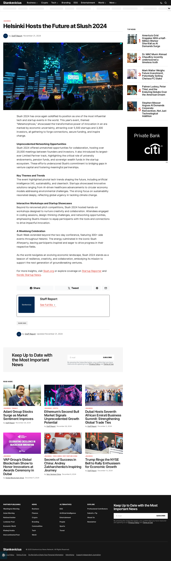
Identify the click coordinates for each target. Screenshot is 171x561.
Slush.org (48, 271)
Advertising (70, 555)
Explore (90, 504)
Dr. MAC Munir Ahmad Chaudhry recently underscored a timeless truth (154, 58)
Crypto (55, 408)
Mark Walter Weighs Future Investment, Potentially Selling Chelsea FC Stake (153, 74)
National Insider (9, 517)
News (34, 504)
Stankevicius (12, 2)
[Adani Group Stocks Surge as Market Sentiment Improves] (22, 395)
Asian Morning (9, 513)
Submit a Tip (92, 513)
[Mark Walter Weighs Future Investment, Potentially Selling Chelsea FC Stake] (132, 74)
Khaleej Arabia (9, 530)
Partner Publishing (12, 504)
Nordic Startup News (29, 274)
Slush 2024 (22, 323)
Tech (34, 530)
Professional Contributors (97, 509)
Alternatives (65, 504)
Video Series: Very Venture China (65, 456)
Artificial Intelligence (68, 513)
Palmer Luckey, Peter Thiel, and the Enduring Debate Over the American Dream (154, 90)
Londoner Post (9, 522)
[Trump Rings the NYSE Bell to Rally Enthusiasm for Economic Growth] (104, 443)
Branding (35, 522)
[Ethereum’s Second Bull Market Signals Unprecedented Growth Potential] (63, 395)
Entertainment (65, 517)
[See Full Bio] (54, 305)
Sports (62, 526)
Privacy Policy (94, 364)
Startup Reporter (92, 271)
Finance (15, 408)
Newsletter (91, 522)
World (34, 535)
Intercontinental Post (11, 535)
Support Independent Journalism (88, 555)
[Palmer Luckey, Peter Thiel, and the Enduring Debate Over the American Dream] (132, 90)
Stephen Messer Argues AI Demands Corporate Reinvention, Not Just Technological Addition (154, 109)
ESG (61, 509)
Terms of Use (109, 364)
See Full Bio (46, 304)
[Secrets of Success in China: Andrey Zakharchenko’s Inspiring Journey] (63, 443)
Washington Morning (11, 509)
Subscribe (107, 357)
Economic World (9, 526)
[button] (161, 2)
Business (7, 21)
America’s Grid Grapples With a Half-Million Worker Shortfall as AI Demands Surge (154, 41)
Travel (62, 530)
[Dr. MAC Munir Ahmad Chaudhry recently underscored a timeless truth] (132, 58)
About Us (91, 517)
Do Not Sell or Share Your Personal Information (45, 555)
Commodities (37, 526)
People (62, 522)
